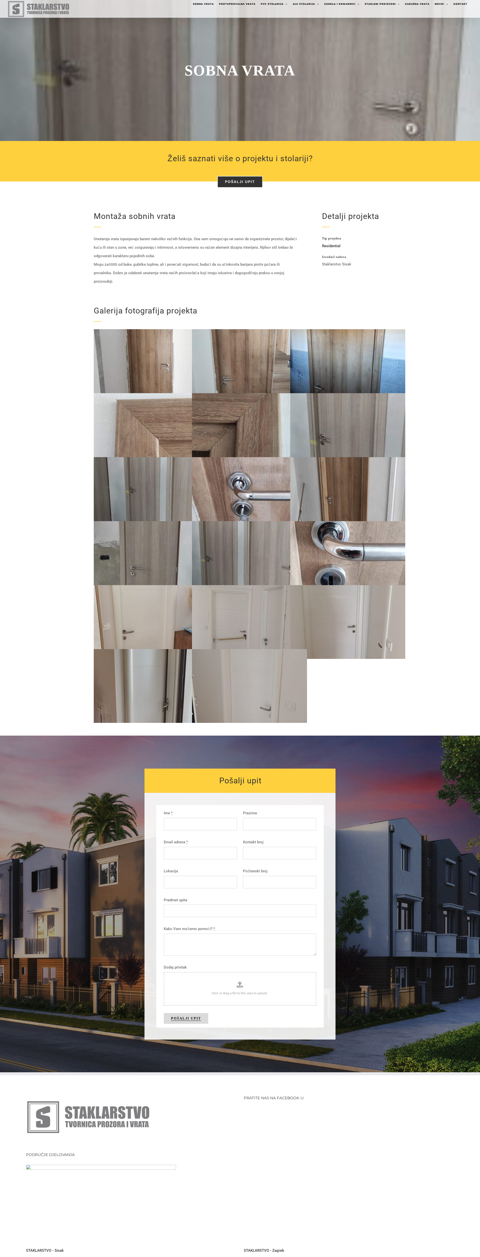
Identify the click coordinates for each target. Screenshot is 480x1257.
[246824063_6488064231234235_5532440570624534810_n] (264, 366)
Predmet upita (175, 900)
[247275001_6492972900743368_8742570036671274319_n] (166, 558)
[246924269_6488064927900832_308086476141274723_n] (264, 430)
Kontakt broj (253, 842)
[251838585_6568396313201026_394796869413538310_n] (166, 622)
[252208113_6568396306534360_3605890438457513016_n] (362, 622)
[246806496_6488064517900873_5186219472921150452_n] (166, 366)
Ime (168, 813)
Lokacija (171, 871)
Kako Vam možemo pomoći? (189, 929)
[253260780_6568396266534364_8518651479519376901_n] (264, 686)
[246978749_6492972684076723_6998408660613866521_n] (362, 430)
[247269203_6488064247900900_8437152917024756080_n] (362, 494)
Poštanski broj (255, 871)
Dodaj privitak (175, 967)
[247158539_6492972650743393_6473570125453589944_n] (166, 494)
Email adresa (176, 842)
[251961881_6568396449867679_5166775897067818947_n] (264, 622)
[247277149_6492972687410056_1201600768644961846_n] (264, 558)
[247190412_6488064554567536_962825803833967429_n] (264, 494)
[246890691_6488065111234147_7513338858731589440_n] (166, 430)
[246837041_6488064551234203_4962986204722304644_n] (362, 366)
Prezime (250, 813)
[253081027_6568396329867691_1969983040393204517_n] (166, 686)
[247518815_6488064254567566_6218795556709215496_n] (362, 558)
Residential (331, 246)
